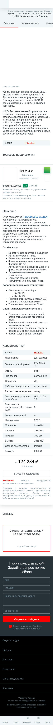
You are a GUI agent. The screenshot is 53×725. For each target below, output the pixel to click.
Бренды (7, 650)
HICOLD (29, 143)
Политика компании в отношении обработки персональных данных (26, 706)
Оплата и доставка (13, 678)
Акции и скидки (11, 640)
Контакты (8, 688)
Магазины (8, 659)
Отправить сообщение (26, 619)
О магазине (9, 669)
